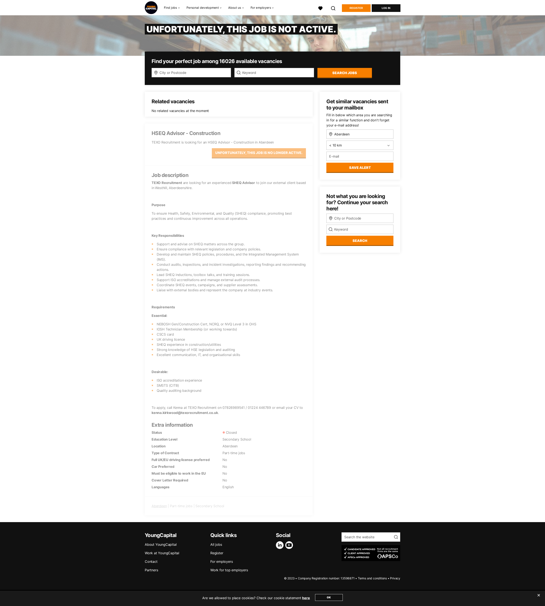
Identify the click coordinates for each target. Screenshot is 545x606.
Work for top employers (229, 570)
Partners (151, 570)
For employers (221, 561)
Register (356, 8)
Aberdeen (159, 506)
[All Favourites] (320, 8)
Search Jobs (344, 73)
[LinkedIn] (280, 545)
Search (360, 240)
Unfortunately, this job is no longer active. (259, 153)
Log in (386, 8)
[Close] (538, 598)
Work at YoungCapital (162, 553)
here (306, 598)
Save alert (360, 167)
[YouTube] (290, 545)
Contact (151, 561)
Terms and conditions (372, 578)
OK (329, 597)
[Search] (333, 8)
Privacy (395, 578)
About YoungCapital (160, 544)
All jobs (216, 544)
